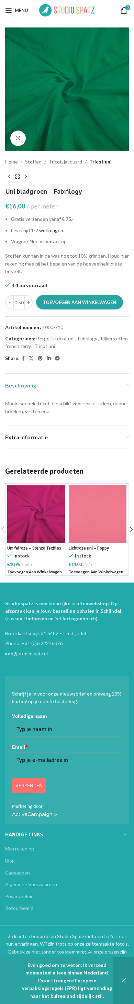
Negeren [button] (123, 980)
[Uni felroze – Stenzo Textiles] (36, 514)
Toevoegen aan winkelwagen (79, 302)
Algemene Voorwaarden (31, 884)
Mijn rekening (19, 848)
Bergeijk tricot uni (55, 338)
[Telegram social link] (57, 358)
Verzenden (29, 785)
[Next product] (26, 176)
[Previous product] (9, 176)
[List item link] (67, 643)
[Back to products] (17, 176)
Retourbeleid (19, 908)
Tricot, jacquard (65, 162)
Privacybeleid (19, 896)
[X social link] (31, 358)
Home (11, 162)
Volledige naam (29, 716)
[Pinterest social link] (40, 358)
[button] (34, 572)
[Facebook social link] (23, 358)
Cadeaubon (17, 873)
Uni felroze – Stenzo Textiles (34, 548)
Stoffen (33, 162)
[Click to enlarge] (18, 138)
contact (51, 241)
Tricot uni (100, 162)
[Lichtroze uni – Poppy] (97, 514)
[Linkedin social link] (49, 358)
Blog (10, 861)
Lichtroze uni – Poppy (89, 548)
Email (20, 747)
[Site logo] (67, 10)
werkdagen (51, 230)
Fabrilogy (87, 338)
